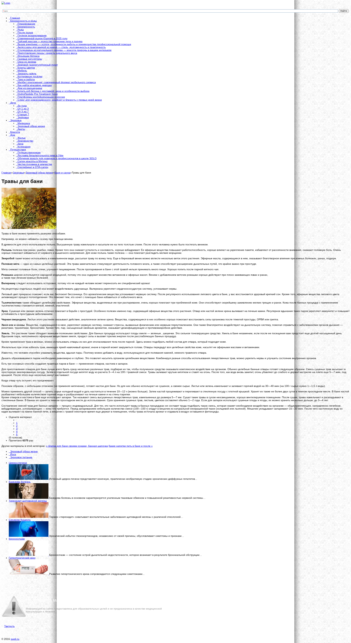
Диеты (21, 129)
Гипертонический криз (22, 557)
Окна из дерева (27, 61)
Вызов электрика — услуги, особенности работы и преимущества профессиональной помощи (74, 44)
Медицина (24, 123)
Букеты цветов (26, 67)
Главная (15, 17)
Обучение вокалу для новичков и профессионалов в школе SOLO (57, 158)
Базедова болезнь (20, 481)
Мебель (22, 70)
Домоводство (25, 140)
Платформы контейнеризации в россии (41, 96)
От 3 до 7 (23, 111)
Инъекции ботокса (28, 55)
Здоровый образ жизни (31, 126)
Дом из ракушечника (30, 88)
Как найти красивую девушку (35, 85)
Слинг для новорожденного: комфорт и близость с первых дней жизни (60, 99)
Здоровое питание (21, 457)
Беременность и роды (23, 20)
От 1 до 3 (23, 108)
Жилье (22, 137)
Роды (21, 29)
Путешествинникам (29, 152)
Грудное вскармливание (32, 35)
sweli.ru (15, 639)
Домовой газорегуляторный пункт (38, 64)
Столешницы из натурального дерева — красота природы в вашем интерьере (65, 50)
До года (22, 105)
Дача (20, 143)
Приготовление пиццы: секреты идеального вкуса (47, 53)
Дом (12, 134)
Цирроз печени (18, 462)
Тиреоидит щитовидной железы (28, 500)
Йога (13, 454)
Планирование (26, 23)
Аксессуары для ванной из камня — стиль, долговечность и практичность (62, 47)
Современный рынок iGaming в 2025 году (42, 38)
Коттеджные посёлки (30, 76)
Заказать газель (27, 73)
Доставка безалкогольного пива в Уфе (40, 155)
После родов (25, 32)
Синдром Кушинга (20, 519)
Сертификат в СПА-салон (33, 167)
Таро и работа (26, 79)
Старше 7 (23, 114)
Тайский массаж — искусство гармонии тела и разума (50, 41)
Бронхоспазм (17, 538)
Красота (15, 132)
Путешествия (18, 149)
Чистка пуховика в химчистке (35, 164)
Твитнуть (9, 626)
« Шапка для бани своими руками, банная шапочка (77, 445)
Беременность (26, 26)
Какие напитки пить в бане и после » (131, 445)
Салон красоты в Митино (33, 161)
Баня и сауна (62, 172)
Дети (13, 102)
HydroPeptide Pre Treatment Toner (38, 94)
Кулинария (24, 146)
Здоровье (23, 117)
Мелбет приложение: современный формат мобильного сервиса (57, 82)
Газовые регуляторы (30, 58)
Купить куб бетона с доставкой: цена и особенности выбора (53, 91)
